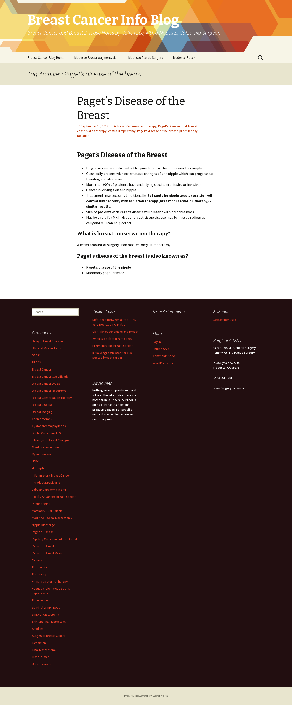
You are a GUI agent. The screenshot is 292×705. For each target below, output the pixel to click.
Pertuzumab (40, 567)
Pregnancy (39, 574)
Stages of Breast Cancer (48, 636)
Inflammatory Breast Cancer (51, 475)
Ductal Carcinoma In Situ (48, 433)
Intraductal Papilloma (46, 482)
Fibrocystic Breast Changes (51, 440)
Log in (157, 342)
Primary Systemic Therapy (50, 581)
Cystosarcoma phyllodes (49, 426)
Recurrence (40, 600)
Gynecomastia (42, 454)
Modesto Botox (184, 57)
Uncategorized (42, 664)
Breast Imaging (42, 412)
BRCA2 (36, 362)
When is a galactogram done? (112, 339)
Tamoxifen (39, 643)
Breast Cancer (41, 369)
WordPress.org (163, 363)
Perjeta (37, 560)
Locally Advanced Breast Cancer (54, 497)
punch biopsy (188, 131)
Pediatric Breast (43, 546)
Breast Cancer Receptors (49, 391)
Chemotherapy (42, 419)
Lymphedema (41, 504)
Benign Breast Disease (47, 341)
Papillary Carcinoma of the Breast (54, 539)
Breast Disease (42, 405)
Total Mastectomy (44, 650)
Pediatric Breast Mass (47, 553)
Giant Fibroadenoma (46, 447)
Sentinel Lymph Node (46, 607)
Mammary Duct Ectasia (47, 511)
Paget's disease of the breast (157, 131)
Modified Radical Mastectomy (52, 518)
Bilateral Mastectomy (46, 348)
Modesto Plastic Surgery (145, 57)
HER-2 (36, 461)
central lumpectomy (122, 131)
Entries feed (161, 349)
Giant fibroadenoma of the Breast (115, 331)
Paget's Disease (169, 126)
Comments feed (164, 356)
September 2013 (224, 320)
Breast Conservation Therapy (136, 126)
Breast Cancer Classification (51, 376)
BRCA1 (36, 355)
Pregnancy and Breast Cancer (112, 346)
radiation (83, 136)
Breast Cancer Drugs (46, 383)
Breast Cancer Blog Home (45, 57)
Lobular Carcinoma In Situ (49, 489)
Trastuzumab (41, 657)
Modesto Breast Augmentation (96, 57)
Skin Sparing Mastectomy (49, 621)
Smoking (38, 629)
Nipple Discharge (43, 525)
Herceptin (38, 468)
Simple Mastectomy (45, 614)
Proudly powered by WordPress (146, 696)
